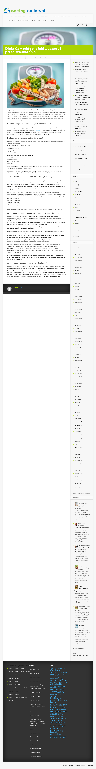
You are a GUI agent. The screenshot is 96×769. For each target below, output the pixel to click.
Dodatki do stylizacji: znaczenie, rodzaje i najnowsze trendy (80, 119)
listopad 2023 (78, 302)
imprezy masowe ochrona (57, 687)
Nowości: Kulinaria (15, 678)
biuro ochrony (55, 674)
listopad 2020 (78, 376)
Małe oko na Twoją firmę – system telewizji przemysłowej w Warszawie (37, 686)
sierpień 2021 (78, 347)
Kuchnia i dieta (44, 16)
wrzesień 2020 (78, 383)
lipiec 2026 (77, 248)
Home (7, 16)
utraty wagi (38, 130)
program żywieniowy (23, 180)
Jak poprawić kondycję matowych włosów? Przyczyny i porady (80, 133)
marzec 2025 (78, 277)
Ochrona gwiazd (34, 715)
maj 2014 (77, 476)
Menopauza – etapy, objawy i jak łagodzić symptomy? (82, 608)
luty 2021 (77, 367)
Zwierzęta (45, 20)
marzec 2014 (78, 483)
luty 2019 (77, 415)
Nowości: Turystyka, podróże (18, 688)
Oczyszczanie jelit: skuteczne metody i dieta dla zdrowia (82, 567)
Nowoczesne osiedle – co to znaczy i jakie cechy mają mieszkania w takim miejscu (82, 64)
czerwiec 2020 (78, 393)
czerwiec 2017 (78, 447)
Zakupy (33, 20)
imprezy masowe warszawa (57, 690)
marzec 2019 (78, 412)
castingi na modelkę (54, 678)
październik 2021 (79, 341)
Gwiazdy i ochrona (79, 170)
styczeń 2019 (78, 418)
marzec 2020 (78, 402)
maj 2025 (77, 270)
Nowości (11, 700)
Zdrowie (39, 20)
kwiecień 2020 (78, 399)
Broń (31, 729)
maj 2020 (77, 396)
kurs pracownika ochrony (57, 695)
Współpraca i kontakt (16, 16)
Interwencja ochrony (35, 681)
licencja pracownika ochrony (58, 705)
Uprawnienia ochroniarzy (81, 158)
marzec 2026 (78, 254)
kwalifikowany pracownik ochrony (58, 699)
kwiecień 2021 (78, 360)
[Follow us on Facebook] (82, 25)
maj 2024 (77, 289)
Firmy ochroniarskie (35, 700)
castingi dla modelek (60, 675)
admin (20, 287)
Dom (24, 16)
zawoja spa (56, 737)
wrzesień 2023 (78, 309)
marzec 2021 (78, 364)
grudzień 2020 (78, 373)
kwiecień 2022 (78, 322)
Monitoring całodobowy (36, 744)
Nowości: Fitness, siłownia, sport (20, 675)
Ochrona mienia (34, 737)
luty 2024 (77, 293)
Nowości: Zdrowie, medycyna (18, 697)
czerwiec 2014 (78, 473)
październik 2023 (79, 306)
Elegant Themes (74, 765)
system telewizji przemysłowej (57, 728)
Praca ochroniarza (79, 150)
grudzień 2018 (78, 422)
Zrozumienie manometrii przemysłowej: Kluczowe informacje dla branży (81, 104)
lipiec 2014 (77, 470)
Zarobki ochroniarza (80, 162)
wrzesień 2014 (78, 463)
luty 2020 (77, 405)
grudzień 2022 (78, 318)
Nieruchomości (62, 16)
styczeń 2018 (78, 431)
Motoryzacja (53, 16)
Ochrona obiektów (35, 677)
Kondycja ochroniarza (80, 154)
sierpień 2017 (78, 441)
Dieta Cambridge (11, 109)
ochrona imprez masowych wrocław (58, 712)
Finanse (36, 16)
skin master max (62, 723)
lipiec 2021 (77, 351)
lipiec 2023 (77, 315)
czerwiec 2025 (78, 267)
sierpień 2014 (78, 467)
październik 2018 (79, 425)
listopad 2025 (78, 260)
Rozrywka (76, 16)
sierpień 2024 (78, 283)
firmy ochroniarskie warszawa (58, 684)
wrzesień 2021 (78, 344)
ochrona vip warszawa (57, 721)
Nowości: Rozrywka (15, 684)
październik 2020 (79, 380)
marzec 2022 (78, 325)
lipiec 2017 (77, 444)
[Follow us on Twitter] (78, 25)
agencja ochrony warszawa (58, 671)
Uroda (14, 20)
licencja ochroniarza (55, 703)
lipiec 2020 (77, 389)
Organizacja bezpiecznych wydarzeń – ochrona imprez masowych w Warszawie (37, 706)
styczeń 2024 (78, 296)
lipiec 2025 (77, 264)
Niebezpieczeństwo (35, 733)
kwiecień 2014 (78, 480)
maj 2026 (77, 251)
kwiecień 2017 (78, 454)
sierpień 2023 (78, 312)
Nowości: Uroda (13, 691)
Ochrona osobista (34, 673)
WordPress (89, 765)
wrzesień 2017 (78, 438)
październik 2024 (79, 280)
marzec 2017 (78, 457)
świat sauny (62, 737)
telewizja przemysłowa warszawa (55, 734)
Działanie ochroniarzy (35, 692)
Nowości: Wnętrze (14, 694)
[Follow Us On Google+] (91, 25)
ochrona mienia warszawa (56, 716)
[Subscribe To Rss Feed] (86, 25)
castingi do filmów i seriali (60, 676)
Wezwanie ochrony (35, 669)
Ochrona (70, 16)
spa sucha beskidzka (56, 725)
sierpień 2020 (78, 386)
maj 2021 (77, 357)
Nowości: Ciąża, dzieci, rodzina (19, 671)
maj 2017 (77, 451)
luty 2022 (77, 328)
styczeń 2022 (78, 331)
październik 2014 (79, 460)
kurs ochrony (59, 693)
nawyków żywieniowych (40, 205)
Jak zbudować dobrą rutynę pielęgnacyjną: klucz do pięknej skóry (82, 547)
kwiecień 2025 (78, 273)
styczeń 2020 (78, 409)
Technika (83, 16)
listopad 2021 (78, 338)
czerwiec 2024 (78, 286)
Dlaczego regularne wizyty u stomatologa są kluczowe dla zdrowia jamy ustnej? (82, 97)
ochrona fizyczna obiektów (58, 708)
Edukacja (30, 16)
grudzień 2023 (78, 299)
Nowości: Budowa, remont (17, 668)
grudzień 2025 (78, 257)
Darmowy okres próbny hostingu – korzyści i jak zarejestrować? (81, 126)
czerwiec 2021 (78, 354)
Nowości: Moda (13, 681)
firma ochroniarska (56, 679)
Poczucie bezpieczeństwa (81, 146)
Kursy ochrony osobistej (81, 166)
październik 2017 (79, 434)
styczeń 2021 (78, 370)
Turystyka (8, 20)
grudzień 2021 (78, 335)
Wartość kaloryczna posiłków (18, 181)
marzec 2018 (78, 428)
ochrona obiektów (57, 717)
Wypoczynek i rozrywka (23, 20)
